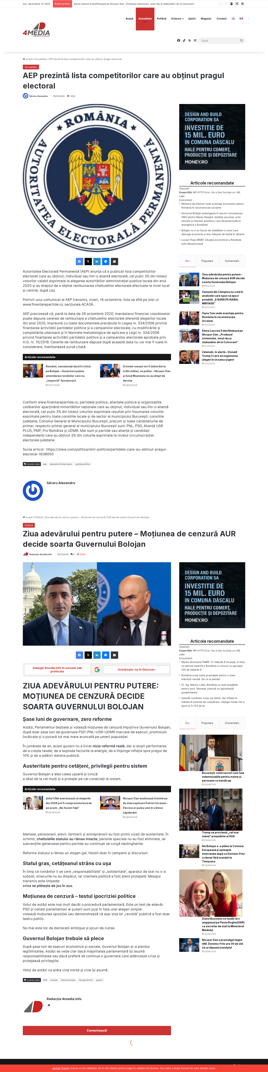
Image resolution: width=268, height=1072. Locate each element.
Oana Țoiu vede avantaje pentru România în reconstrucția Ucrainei (222, 317)
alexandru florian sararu (61, 464)
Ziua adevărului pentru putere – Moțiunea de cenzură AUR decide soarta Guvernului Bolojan (223, 278)
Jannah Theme (60, 1068)
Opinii (192, 18)
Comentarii (232, 261)
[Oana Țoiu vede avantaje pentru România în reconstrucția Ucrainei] (189, 318)
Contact (222, 18)
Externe (176, 18)
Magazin (206, 18)
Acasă (129, 18)
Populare (207, 261)
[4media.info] (36, 29)
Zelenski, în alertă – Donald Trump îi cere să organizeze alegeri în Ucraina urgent (119, 3)
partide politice (82, 464)
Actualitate (145, 18)
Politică (161, 18)
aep (44, 464)
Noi (187, 261)
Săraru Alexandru (38, 96)
